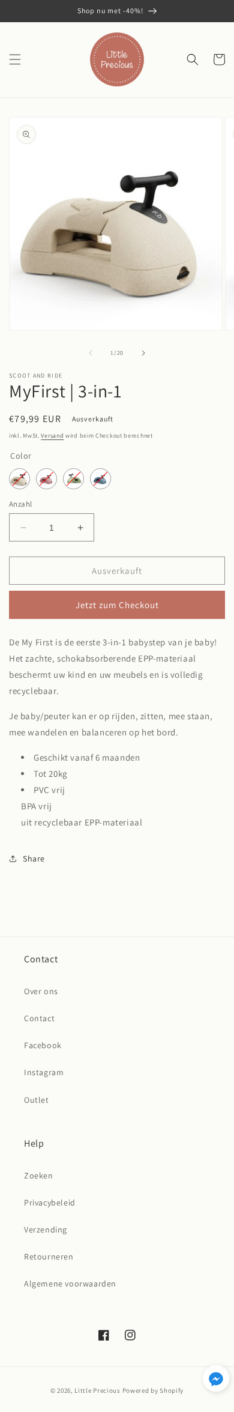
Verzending (45, 1229)
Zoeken (38, 1175)
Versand (52, 435)
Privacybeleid (50, 1202)
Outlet (36, 1099)
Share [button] (34, 858)
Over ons (41, 991)
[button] (15, 59)
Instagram (44, 1072)
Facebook (43, 1045)
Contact (39, 1018)
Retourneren (49, 1256)
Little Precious (97, 1390)
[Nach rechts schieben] (143, 353)
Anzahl (20, 504)
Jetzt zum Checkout (117, 605)
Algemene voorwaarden (70, 1283)
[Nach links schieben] (90, 353)
